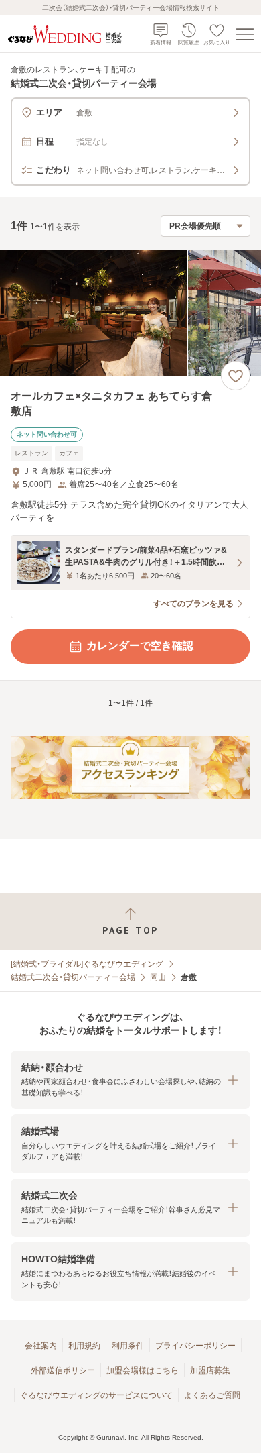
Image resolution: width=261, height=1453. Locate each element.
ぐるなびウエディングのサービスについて (96, 1395)
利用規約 (84, 1345)
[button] (130, 1080)
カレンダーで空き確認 (139, 645)
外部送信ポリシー (63, 1370)
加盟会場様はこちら (142, 1370)
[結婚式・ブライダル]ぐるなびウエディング (87, 964)
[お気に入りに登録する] (235, 375)
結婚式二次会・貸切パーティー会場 (73, 977)
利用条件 (128, 1345)
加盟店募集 (210, 1370)
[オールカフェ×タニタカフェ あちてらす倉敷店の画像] (130, 313)
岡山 (158, 977)
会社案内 (41, 1345)
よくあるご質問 (212, 1395)
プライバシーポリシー (195, 1345)
